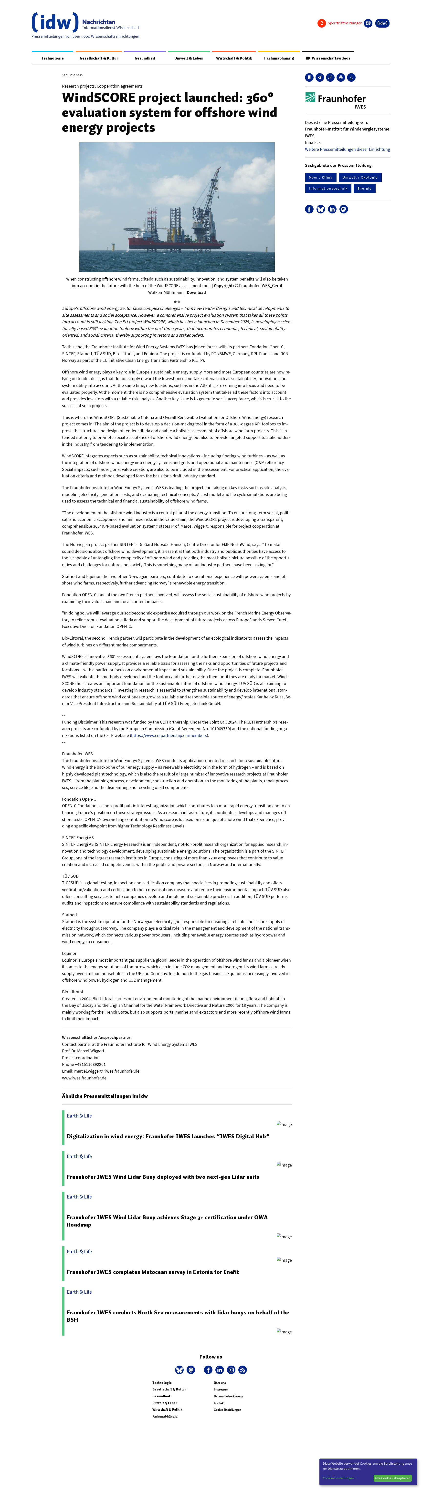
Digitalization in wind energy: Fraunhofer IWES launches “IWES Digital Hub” (168, 1136)
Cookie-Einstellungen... (339, 1478)
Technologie (52, 58)
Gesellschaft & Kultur (99, 58)
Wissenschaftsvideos (330, 58)
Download (196, 292)
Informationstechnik (328, 188)
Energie (364, 188)
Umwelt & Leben (188, 58)
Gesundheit (145, 58)
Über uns (220, 1383)
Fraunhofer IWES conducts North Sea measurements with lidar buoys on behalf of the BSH (178, 1316)
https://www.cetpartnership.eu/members (169, 735)
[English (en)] (368, 23)
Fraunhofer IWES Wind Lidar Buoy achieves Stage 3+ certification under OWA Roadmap (167, 1221)
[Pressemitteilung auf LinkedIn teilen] (332, 209)
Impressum (221, 1389)
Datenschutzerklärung (228, 1396)
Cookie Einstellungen (227, 1410)
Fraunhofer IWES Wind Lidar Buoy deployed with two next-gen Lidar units (163, 1177)
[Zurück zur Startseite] (85, 25)
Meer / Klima (321, 177)
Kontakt (219, 1403)
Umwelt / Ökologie (360, 177)
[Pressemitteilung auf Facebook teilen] (309, 209)
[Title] (330, 77)
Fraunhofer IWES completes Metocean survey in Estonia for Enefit (153, 1272)
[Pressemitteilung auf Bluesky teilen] (320, 209)
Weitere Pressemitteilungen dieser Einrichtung (347, 149)
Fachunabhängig (279, 58)
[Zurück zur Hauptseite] (382, 23)
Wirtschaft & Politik (234, 58)
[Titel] (309, 77)
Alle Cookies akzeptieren (393, 1478)
